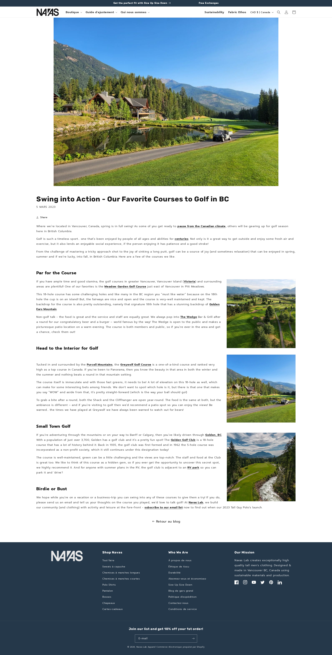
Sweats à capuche (113, 566)
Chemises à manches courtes (121, 579)
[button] (74, 12)
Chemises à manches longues (121, 573)
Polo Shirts (109, 585)
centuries (181, 239)
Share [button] (44, 217)
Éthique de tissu (178, 566)
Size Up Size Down (180, 585)
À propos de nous (180, 560)
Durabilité (174, 573)
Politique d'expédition (182, 597)
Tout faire (108, 560)
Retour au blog (168, 521)
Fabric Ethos (237, 12)
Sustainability (214, 12)
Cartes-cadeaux (112, 609)
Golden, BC (213, 435)
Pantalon (107, 591)
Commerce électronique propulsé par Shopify (180, 646)
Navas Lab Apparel (146, 646)
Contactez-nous (178, 603)
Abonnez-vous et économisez (187, 579)
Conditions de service (182, 609)
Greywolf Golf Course (135, 365)
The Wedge (188, 317)
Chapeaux (108, 603)
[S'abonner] (193, 638)
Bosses (106, 597)
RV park (193, 468)
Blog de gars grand (180, 591)
